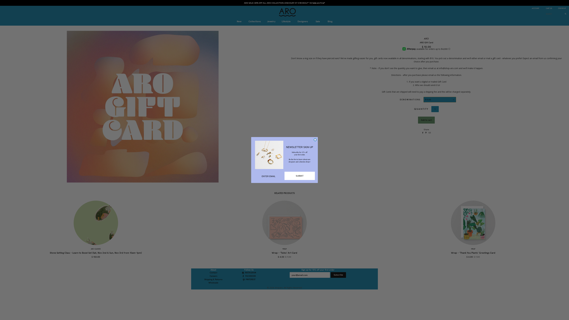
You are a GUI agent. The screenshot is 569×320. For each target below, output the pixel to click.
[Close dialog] (315, 139)
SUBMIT (300, 176)
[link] (269, 155)
